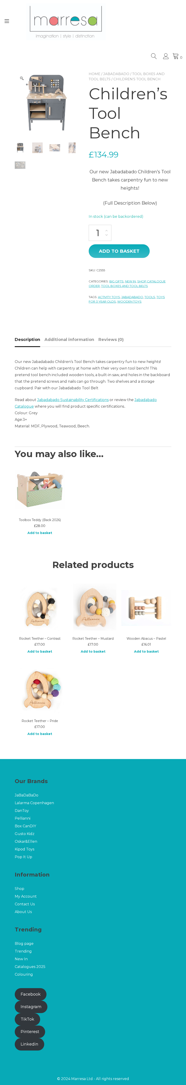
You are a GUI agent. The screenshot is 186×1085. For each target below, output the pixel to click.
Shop (19, 889)
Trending (23, 951)
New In (130, 281)
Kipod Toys (24, 849)
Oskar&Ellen (26, 841)
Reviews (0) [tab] (111, 339)
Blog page (24, 943)
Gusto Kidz (24, 834)
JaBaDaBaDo (116, 74)
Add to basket (119, 251)
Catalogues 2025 (30, 967)
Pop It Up (23, 857)
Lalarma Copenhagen (35, 803)
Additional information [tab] (69, 339)
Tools (149, 297)
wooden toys (129, 301)
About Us (23, 912)
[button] (21, 78)
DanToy (22, 810)
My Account (26, 896)
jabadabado (132, 297)
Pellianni (22, 818)
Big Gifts (116, 281)
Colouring (24, 974)
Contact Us (25, 904)
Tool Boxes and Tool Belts (124, 286)
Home (94, 74)
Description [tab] (27, 339)
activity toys (109, 297)
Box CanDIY (25, 826)
